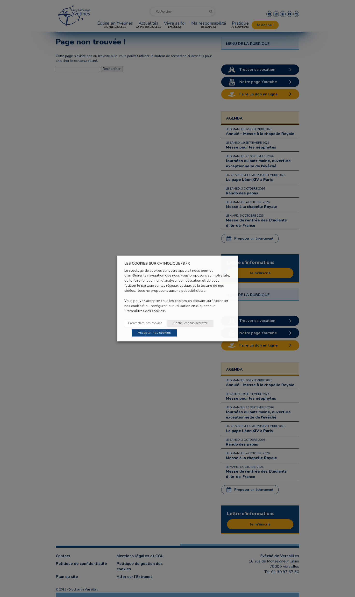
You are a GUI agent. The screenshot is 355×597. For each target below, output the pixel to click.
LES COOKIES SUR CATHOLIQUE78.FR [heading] (157, 264)
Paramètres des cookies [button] (145, 323)
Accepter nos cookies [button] (154, 333)
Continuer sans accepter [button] (190, 323)
